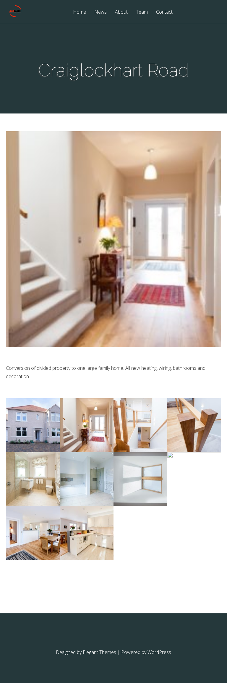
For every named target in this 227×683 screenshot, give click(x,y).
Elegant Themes (99, 652)
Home (79, 12)
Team (142, 12)
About (121, 12)
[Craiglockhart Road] (33, 450)
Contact (164, 12)
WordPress (159, 652)
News (100, 12)
